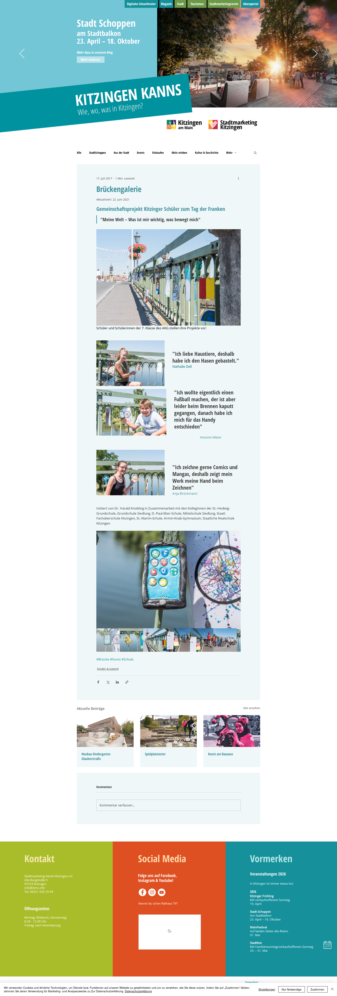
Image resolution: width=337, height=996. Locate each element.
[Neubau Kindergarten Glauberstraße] (105, 731)
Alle (79, 152)
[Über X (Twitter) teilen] (108, 682)
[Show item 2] (131, 640)
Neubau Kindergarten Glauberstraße (96, 756)
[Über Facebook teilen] (98, 682)
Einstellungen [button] (267, 989)
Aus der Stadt (121, 152)
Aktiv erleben (179, 152)
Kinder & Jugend (108, 669)
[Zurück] (22, 54)
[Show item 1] (108, 640)
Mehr (229, 152)
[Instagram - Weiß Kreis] (152, 892)
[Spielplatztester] (168, 731)
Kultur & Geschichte (206, 152)
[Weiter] (315, 54)
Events (141, 152)
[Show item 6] (225, 640)
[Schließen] (332, 989)
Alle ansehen (251, 708)
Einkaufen (158, 152)
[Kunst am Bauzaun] (231, 731)
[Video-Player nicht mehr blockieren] (170, 932)
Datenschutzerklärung (138, 991)
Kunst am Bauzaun (220, 754)
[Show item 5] (201, 640)
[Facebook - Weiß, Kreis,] (142, 892)
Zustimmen (317, 989)
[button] (255, 152)
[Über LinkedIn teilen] (117, 682)
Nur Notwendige (292, 989)
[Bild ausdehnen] (168, 579)
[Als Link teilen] (127, 682)
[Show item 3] (155, 640)
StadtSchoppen (97, 152)
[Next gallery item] (236, 579)
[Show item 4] (178, 640)
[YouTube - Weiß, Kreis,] (161, 892)
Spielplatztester (155, 754)
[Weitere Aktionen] (238, 178)
